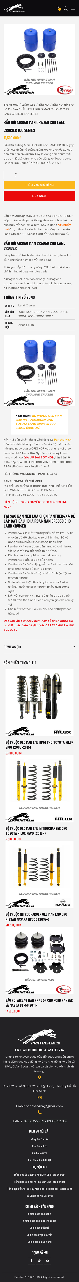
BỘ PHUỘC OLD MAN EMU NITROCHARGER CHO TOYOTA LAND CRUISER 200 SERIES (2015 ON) (39, 422)
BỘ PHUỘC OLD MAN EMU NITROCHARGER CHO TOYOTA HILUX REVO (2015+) (36, 830)
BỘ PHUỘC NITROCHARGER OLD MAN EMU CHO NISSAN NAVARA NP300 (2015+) (36, 916)
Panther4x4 (63, 439)
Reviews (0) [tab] (12, 646)
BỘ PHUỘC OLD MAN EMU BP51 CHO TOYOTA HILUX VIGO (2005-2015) (39, 744)
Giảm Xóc (28, 105)
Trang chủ (11, 105)
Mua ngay (39, 196)
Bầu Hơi (43, 105)
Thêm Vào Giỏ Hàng (39, 185)
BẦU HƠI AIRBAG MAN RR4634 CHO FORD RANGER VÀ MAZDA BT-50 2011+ (39, 1002)
